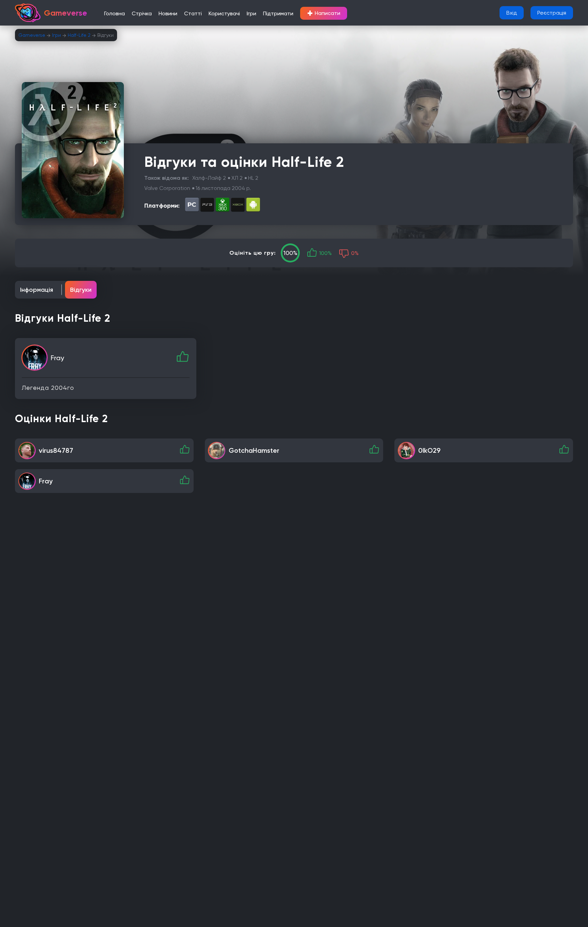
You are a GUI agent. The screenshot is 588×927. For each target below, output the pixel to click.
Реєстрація (551, 13)
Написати (323, 13)
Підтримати (278, 13)
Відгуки (81, 289)
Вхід (511, 13)
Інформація (36, 289)
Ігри (251, 13)
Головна (114, 13)
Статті (193, 13)
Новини (168, 13)
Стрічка (142, 13)
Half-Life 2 (79, 35)
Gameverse (31, 35)
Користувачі (224, 13)
